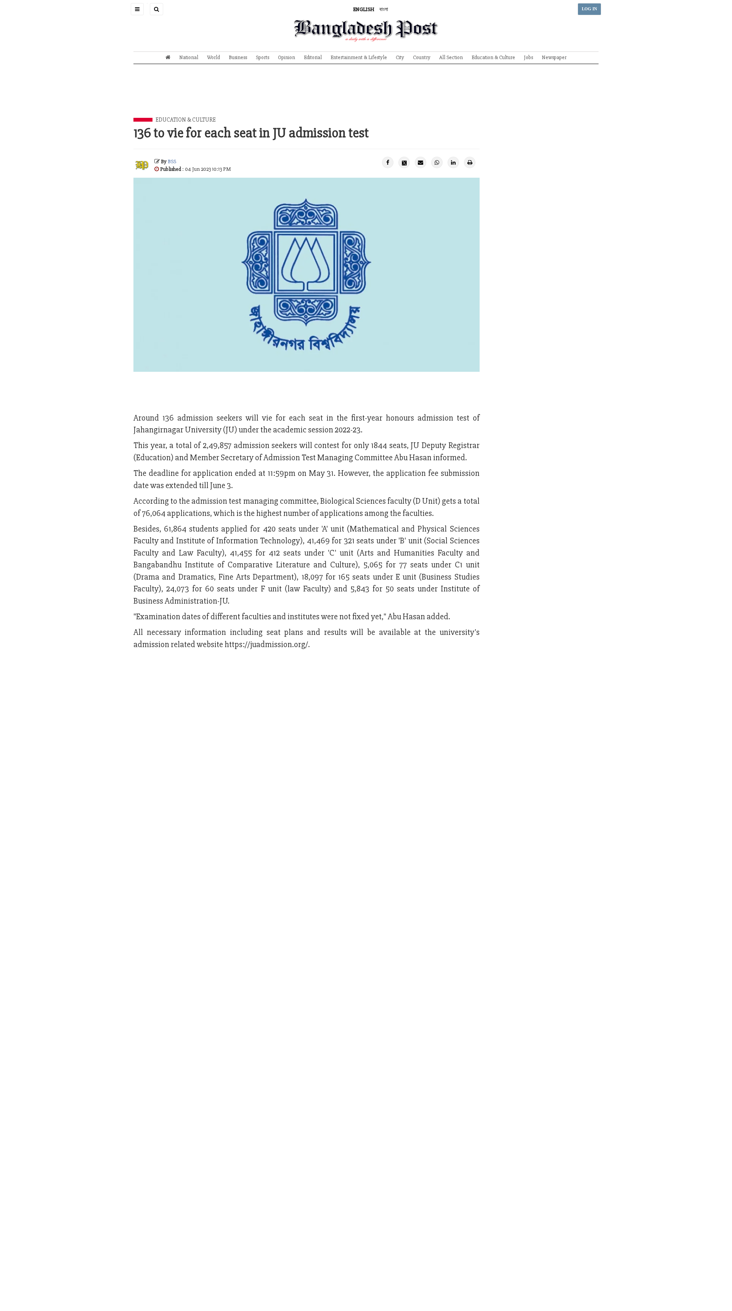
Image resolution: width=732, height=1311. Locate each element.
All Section (451, 57)
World (213, 57)
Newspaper (554, 57)
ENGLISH (363, 9)
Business (238, 57)
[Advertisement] (366, 96)
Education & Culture (493, 57)
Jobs (528, 57)
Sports (262, 57)
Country (421, 57)
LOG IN (589, 9)
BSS (172, 161)
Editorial (313, 57)
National (188, 57)
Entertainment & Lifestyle (359, 57)
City (400, 57)
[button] (137, 9)
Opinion (286, 57)
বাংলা (383, 9)
